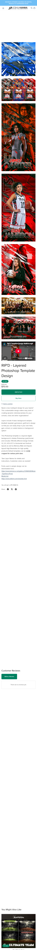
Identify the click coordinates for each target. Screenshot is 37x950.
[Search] (31, 8)
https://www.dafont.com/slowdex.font (14, 479)
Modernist (4, 476)
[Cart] (35, 8)
